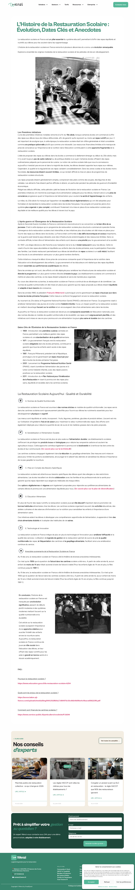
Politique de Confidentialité (76, 886)
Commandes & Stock (63, 869)
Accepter (91, 882)
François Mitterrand (55, 293)
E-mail (70, 825)
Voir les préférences (123, 882)
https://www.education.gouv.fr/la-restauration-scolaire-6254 (44, 683)
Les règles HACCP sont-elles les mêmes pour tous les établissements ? (66, 786)
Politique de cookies (103, 886)
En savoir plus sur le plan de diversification (94, 489)
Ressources (77, 5)
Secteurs (55, 5)
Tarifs (67, 5)
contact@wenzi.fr (20, 877)
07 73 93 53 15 (19, 874)
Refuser (107, 882)
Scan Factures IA (62, 879)
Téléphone (72, 833)
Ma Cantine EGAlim (63, 875)
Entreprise (91, 5)
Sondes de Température (64, 877)
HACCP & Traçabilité (63, 871)
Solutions (42, 5)
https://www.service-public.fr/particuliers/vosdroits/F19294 (44, 715)
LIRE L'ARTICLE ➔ (20, 791)
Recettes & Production (64, 873)
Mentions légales (113, 886)
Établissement (73, 816)
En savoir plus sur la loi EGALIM (56, 449)
